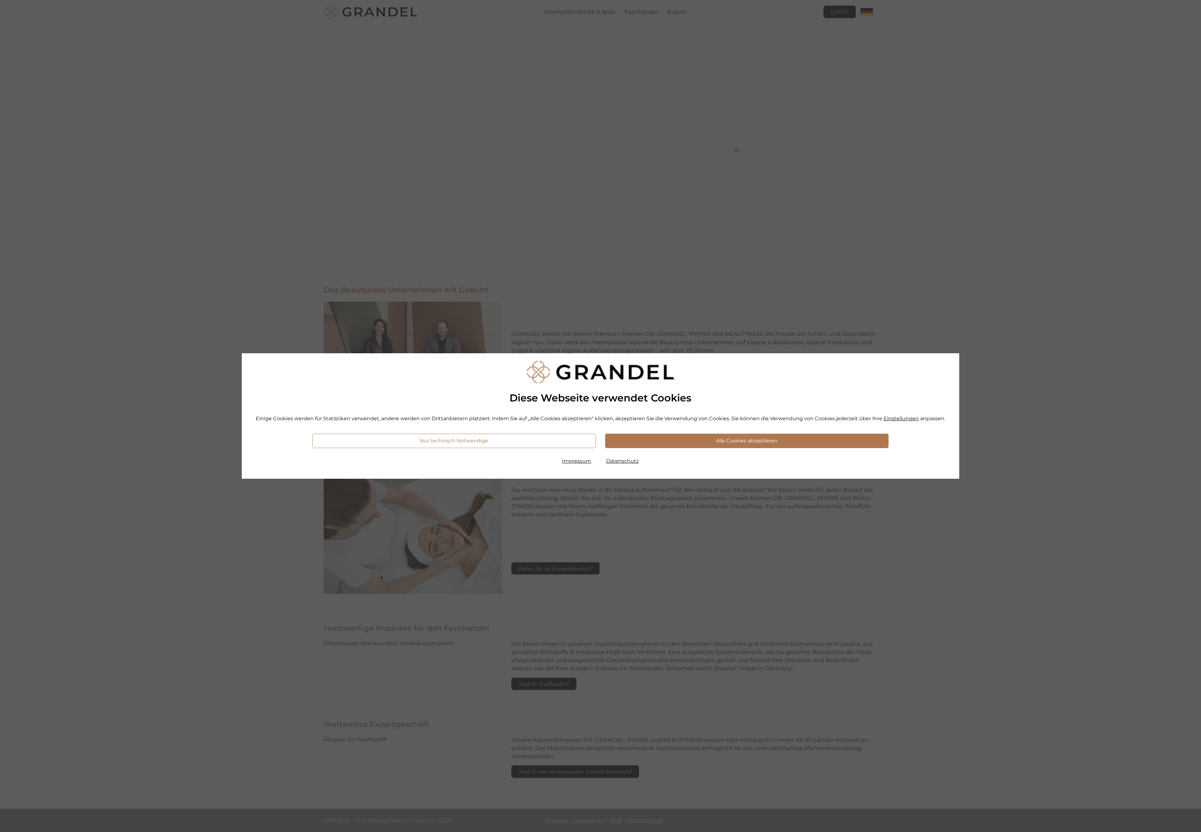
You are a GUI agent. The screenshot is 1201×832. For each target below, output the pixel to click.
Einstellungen (901, 418)
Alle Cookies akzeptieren (747, 441)
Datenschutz (622, 461)
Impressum (576, 461)
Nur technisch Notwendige (454, 441)
